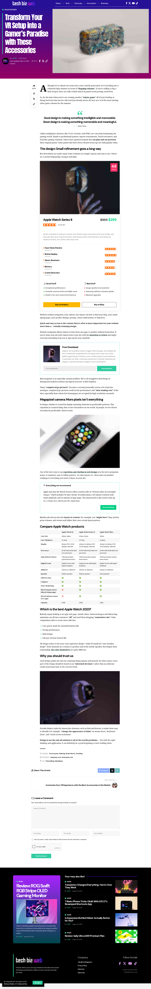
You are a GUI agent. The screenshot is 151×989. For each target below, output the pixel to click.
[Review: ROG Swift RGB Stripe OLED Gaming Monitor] (36, 911)
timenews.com (67, 757)
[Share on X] (43, 61)
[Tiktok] (137, 3)
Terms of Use (22, 984)
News (21, 881)
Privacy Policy (9, 984)
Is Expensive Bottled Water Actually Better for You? (87, 919)
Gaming (62, 753)
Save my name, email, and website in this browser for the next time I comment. (60, 839)
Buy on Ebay (99, 304)
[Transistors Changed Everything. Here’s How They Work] (126, 886)
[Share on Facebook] (39, 61)
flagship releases (86, 88)
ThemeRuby (49, 761)
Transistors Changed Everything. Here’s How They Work (88, 886)
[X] (129, 3)
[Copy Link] (46, 61)
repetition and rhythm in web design (80, 472)
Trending (79, 753)
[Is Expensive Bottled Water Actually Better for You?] (126, 919)
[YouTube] (133, 3)
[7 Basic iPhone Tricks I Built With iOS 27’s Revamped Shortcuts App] (126, 903)
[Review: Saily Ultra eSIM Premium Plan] (126, 936)
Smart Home (70, 753)
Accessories (53, 753)
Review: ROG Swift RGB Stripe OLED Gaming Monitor (33, 891)
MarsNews (59, 761)
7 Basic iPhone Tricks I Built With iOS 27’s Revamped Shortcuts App (86, 903)
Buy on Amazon (61, 304)
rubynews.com (55, 757)
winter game (89, 97)
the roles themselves (60, 650)
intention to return (98, 335)
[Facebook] (126, 3)
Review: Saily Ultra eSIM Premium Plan (84, 935)
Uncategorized (10, 9)
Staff (14, 58)
